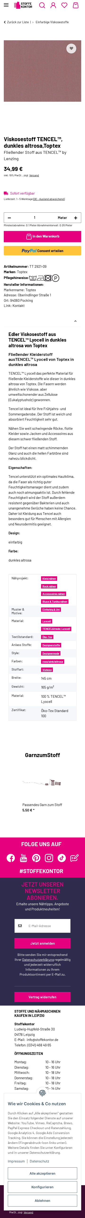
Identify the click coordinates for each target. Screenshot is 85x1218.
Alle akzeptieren (42, 1173)
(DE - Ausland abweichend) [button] (49, 198)
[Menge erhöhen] (75, 218)
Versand (34, 175)
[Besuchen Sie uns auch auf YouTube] (23, 858)
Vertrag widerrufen (42, 997)
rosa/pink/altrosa (52, 661)
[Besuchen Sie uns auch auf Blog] (74, 858)
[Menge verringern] (9, 218)
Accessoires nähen (53, 593)
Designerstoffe (51, 645)
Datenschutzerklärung (38, 960)
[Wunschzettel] (64, 5)
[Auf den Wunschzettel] (71, 48)
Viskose (47, 669)
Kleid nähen (49, 578)
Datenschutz (39, 1161)
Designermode (50, 653)
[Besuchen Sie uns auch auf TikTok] (62, 858)
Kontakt (19, 305)
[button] (42, 5)
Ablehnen (42, 1201)
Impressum (16, 1161)
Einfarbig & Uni (51, 609)
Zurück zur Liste (18, 22)
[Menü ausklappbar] (6, 3)
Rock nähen (49, 586)
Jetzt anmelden (42, 943)
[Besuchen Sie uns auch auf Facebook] (11, 858)
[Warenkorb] (75, 5)
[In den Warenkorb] (7, 37)
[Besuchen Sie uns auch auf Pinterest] (36, 858)
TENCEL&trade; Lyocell (56, 628)
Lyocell (46, 621)
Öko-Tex (47, 636)
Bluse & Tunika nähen (54, 601)
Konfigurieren (42, 1187)
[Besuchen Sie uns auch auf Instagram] (49, 858)
